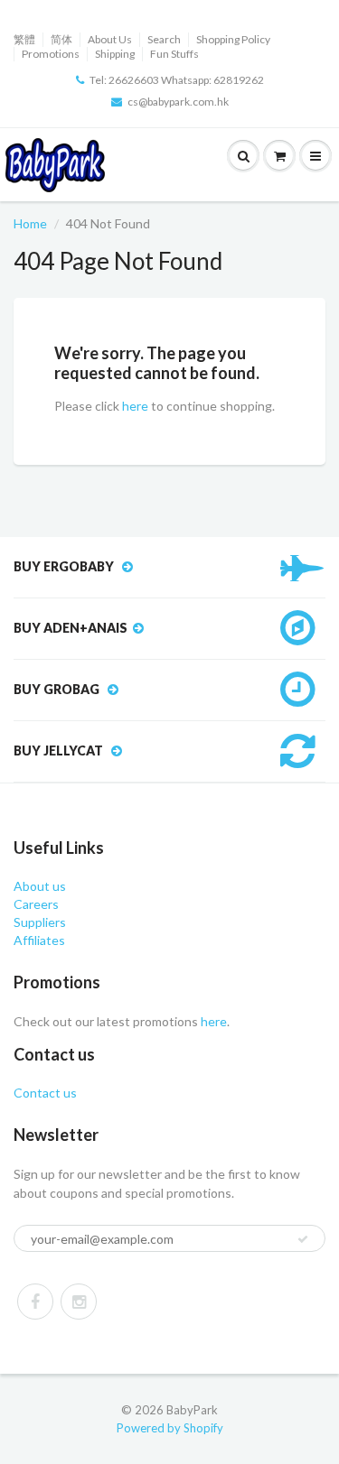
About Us (110, 39)
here (135, 405)
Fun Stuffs (174, 53)
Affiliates (39, 940)
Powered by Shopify (170, 1428)
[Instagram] (79, 1301)
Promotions (51, 53)
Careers (36, 904)
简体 (61, 39)
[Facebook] (35, 1301)
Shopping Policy (233, 39)
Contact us (45, 1092)
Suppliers (40, 922)
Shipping (115, 53)
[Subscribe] (303, 1239)
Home (30, 223)
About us (40, 886)
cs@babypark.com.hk (178, 101)
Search (164, 39)
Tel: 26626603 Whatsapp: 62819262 (176, 80)
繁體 (24, 39)
